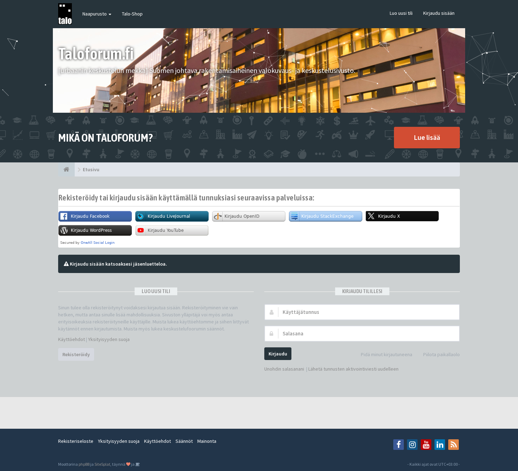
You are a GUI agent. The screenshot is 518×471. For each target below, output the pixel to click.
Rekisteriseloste (75, 441)
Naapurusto (95, 14)
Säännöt (184, 441)
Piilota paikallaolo (441, 354)
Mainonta (206, 441)
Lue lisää (427, 137)
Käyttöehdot (71, 339)
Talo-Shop (132, 14)
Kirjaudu (278, 354)
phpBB (84, 464)
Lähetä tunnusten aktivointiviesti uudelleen (353, 369)
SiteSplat (102, 464)
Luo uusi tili (401, 13)
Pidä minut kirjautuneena (386, 354)
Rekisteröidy (76, 354)
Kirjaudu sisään (439, 13)
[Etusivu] (66, 169)
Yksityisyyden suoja (109, 339)
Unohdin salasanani (284, 369)
